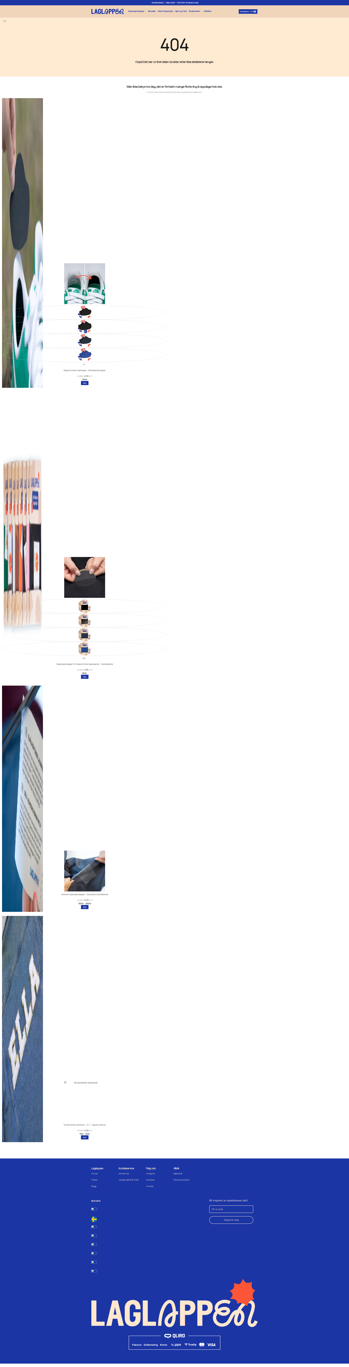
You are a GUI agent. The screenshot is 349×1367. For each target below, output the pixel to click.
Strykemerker (194, 11)
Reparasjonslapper (136, 11)
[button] (256, 2)
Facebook (150, 1179)
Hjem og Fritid (181, 11)
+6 (83, 364)
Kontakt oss (124, 1173)
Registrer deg (231, 1220)
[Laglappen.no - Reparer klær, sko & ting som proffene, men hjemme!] (107, 11)
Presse (94, 1179)
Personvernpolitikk (181, 1179)
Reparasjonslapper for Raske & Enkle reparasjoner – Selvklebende (84, 664)
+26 (83, 658)
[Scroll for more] (4, 21)
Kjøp (84, 383)
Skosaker (152, 11)
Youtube (149, 1186)
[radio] (84, 312)
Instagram (150, 1173)
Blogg (93, 1186)
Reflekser (208, 11)
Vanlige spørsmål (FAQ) (129, 1179)
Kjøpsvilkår (178, 1173)
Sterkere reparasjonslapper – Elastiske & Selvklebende (84, 894)
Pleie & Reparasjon (165, 11)
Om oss (94, 1173)
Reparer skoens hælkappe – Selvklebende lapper (85, 370)
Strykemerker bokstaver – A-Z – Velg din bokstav (85, 1124)
